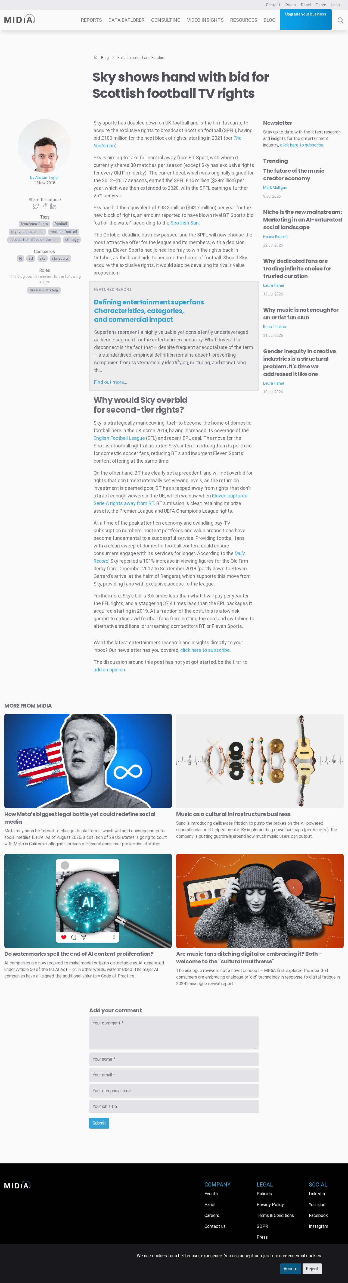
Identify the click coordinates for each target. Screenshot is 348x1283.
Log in (336, 5)
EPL (31, 258)
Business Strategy (44, 290)
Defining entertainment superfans (149, 311)
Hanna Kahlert (275, 236)
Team (321, 5)
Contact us (215, 1226)
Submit (99, 1123)
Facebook (318, 1215)
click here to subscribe (205, 650)
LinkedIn (317, 1193)
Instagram (318, 1226)
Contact (273, 5)
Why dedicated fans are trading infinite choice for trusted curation (297, 268)
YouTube (317, 1204)
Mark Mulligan (275, 187)
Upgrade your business (305, 14)
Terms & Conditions (275, 1215)
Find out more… (110, 382)
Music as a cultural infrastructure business (233, 814)
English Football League (119, 438)
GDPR (262, 1226)
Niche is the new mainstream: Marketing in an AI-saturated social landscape (302, 219)
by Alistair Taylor (44, 177)
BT (20, 258)
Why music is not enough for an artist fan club (301, 313)
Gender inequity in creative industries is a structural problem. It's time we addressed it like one (299, 362)
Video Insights (205, 20)
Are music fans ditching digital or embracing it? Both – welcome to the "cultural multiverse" (249, 957)
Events (211, 1193)
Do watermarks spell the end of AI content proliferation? (78, 954)
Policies (264, 1193)
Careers (211, 1215)
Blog (269, 20)
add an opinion (109, 669)
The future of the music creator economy (294, 174)
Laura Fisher (273, 285)
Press (290, 5)
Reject (312, 1268)
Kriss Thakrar (275, 327)
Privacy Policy (270, 1204)
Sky (42, 258)
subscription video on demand (34, 240)
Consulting (166, 20)
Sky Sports (60, 258)
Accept (291, 1268)
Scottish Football (63, 232)
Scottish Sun (184, 223)
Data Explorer (126, 20)
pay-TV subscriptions (27, 232)
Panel (306, 5)
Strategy (72, 240)
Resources (243, 20)
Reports (91, 20)
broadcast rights (34, 224)
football (61, 224)
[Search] (340, 24)
